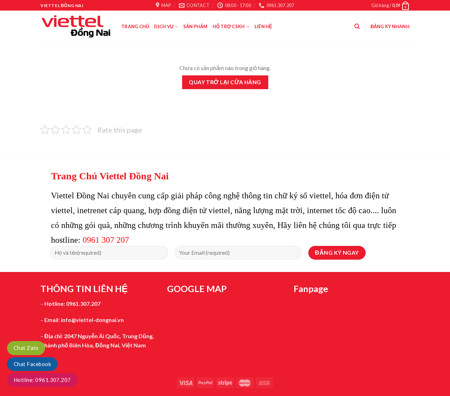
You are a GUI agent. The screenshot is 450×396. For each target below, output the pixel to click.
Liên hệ (263, 26)
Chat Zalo (26, 348)
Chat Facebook (32, 364)
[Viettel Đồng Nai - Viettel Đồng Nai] (75, 26)
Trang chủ (135, 26)
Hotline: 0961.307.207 (42, 380)
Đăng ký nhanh (390, 26)
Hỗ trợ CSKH (229, 26)
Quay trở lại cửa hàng (225, 82)
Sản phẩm (195, 26)
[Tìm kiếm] (357, 26)
